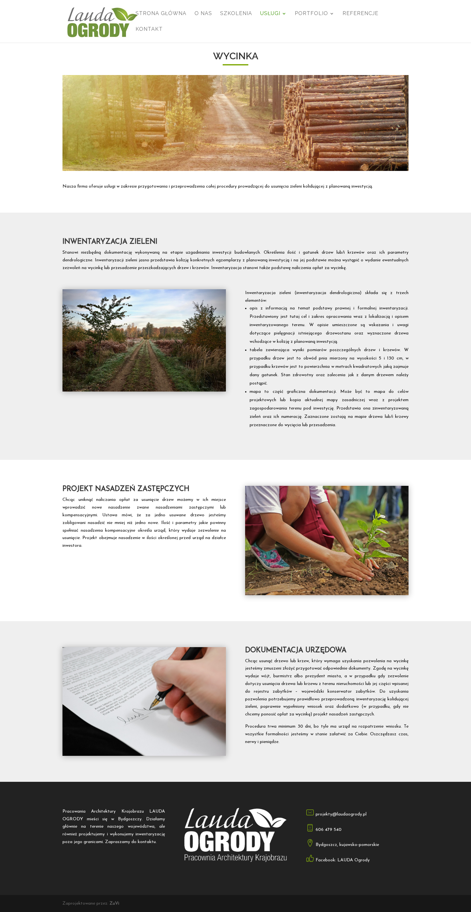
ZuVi (114, 903)
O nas (203, 13)
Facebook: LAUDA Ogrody (343, 860)
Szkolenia (236, 13)
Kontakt (149, 29)
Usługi (270, 13)
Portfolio (311, 13)
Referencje (360, 13)
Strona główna (161, 13)
